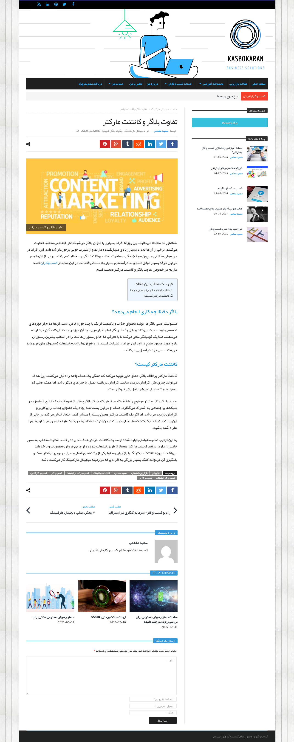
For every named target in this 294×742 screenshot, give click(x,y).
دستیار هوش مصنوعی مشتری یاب (53, 617)
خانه (175, 109)
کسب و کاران (145, 478)
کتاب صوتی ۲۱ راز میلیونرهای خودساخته (219, 209)
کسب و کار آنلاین (38, 473)
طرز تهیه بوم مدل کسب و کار (225, 229)
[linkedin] (150, 144)
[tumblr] (127, 144)
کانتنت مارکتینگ (90, 131)
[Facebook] (73, 4)
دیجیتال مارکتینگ (160, 109)
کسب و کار (56, 473)
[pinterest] (105, 144)
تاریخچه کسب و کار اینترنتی (226, 168)
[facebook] (172, 144)
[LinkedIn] (47, 4)
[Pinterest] (56, 4)
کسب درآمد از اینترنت (78, 473)
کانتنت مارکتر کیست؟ (157, 295)
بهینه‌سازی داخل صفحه (224, 96)
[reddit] (138, 144)
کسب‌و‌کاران (48, 262)
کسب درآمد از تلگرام (230, 188)
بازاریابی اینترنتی (139, 473)
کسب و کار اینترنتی (165, 478)
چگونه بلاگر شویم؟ (112, 131)
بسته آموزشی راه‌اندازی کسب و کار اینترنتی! (222, 150)
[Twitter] (64, 4)
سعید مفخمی (161, 131)
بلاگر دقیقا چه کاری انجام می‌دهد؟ (150, 290)
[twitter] (161, 144)
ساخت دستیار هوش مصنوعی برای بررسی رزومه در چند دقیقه (157, 619)
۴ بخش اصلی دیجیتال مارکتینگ (72, 510)
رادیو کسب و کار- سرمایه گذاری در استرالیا (139, 510)
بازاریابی (156, 473)
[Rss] (39, 4)
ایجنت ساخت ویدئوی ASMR (108, 617)
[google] (116, 144)
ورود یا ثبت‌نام (229, 122)
